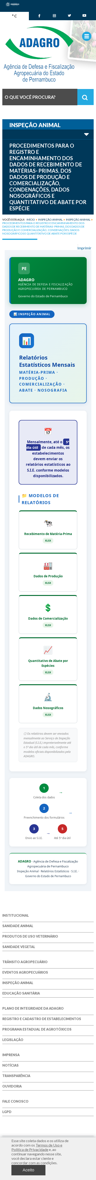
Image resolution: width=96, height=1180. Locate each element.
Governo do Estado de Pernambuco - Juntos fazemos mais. (48, 54)
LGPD (6, 1112)
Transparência (16, 1076)
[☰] (86, 36)
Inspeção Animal (17, 983)
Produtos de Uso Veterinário (30, 936)
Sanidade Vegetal (18, 947)
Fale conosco (15, 1101)
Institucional (15, 915)
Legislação (12, 1039)
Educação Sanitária (21, 993)
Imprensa (11, 1055)
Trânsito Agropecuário (25, 962)
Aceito (28, 1170)
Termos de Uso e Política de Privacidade (36, 1147)
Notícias (10, 1065)
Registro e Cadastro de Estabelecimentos (41, 1019)
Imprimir (84, 248)
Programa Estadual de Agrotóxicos (37, 1029)
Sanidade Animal (17, 926)
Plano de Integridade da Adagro (33, 1008)
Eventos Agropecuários (25, 972)
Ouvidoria (12, 1086)
